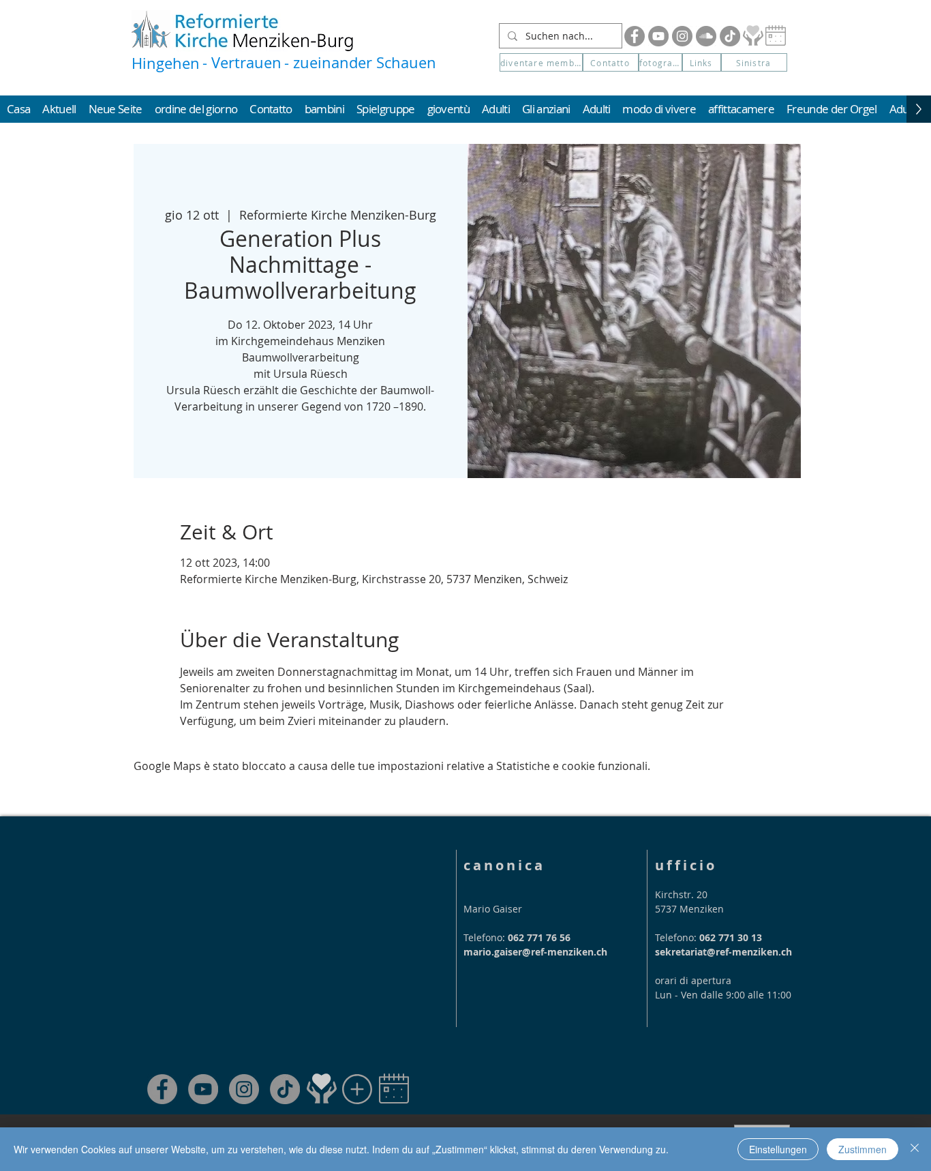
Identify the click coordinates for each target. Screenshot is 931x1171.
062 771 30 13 (730, 937)
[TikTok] (285, 1089)
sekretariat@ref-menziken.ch (723, 951)
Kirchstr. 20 (681, 894)
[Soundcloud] (706, 36)
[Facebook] (634, 36)
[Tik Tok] (730, 36)
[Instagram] (682, 36)
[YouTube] (658, 36)
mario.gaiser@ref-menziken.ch (535, 951)
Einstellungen (778, 1149)
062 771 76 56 (539, 937)
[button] (754, 62)
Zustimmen (862, 1149)
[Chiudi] (914, 1149)
